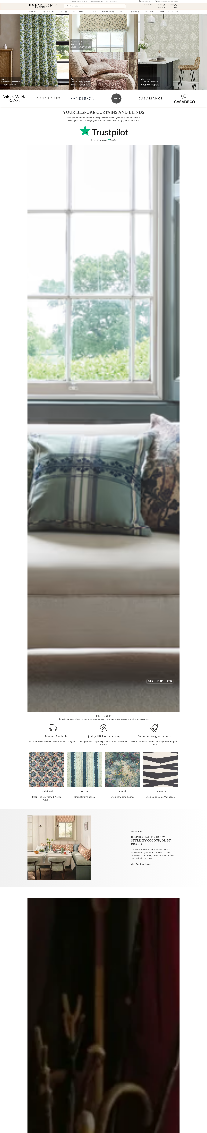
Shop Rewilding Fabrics (122, 797)
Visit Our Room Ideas (141, 864)
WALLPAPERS (78, 12)
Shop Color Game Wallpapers (160, 797)
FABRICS (64, 12)
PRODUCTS (149, 12)
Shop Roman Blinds (81, 47)
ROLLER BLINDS (108, 12)
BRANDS (93, 12)
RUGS (122, 12)
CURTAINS (32, 12)
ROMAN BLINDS (48, 12)
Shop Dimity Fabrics (84, 797)
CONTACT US (173, 12)
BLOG (162, 12)
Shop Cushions (79, 84)
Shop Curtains (8, 84)
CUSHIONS (135, 12)
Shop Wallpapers (150, 84)
